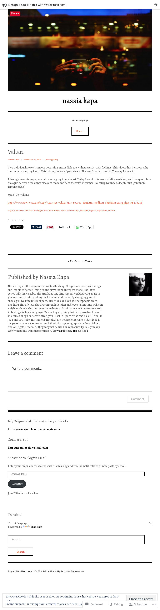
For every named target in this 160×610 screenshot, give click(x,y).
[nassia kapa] (80, 50)
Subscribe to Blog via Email (27, 458)
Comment (137, 399)
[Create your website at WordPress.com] (80, 4)
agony (12, 210)
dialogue (39, 210)
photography (52, 159)
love (64, 210)
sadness (84, 210)
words (112, 210)
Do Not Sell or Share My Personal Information (59, 571)
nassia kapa (80, 100)
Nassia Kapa (13, 159)
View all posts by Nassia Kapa (70, 330)
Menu (79, 131)
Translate (36, 526)
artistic (20, 210)
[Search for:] (76, 539)
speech (93, 210)
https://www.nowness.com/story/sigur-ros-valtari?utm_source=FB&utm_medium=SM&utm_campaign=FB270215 (75, 202)
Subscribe (17, 483)
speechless (102, 210)
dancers (29, 210)
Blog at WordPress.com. (20, 571)
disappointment (52, 210)
